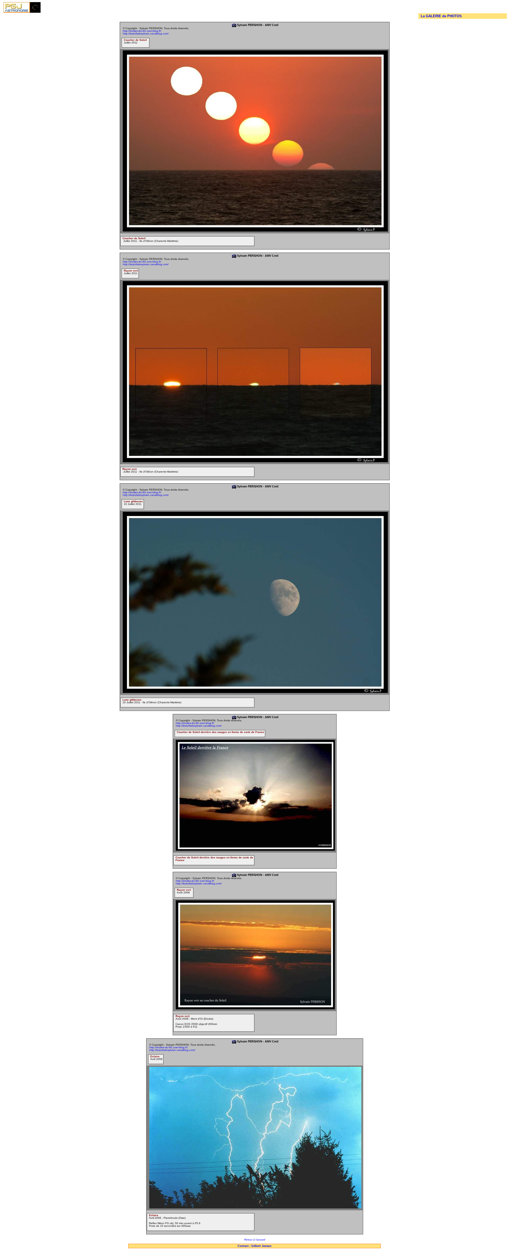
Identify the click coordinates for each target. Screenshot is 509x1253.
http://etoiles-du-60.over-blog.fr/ (142, 30)
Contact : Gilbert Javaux (254, 1245)
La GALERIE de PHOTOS (441, 16)
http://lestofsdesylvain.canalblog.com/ (146, 33)
